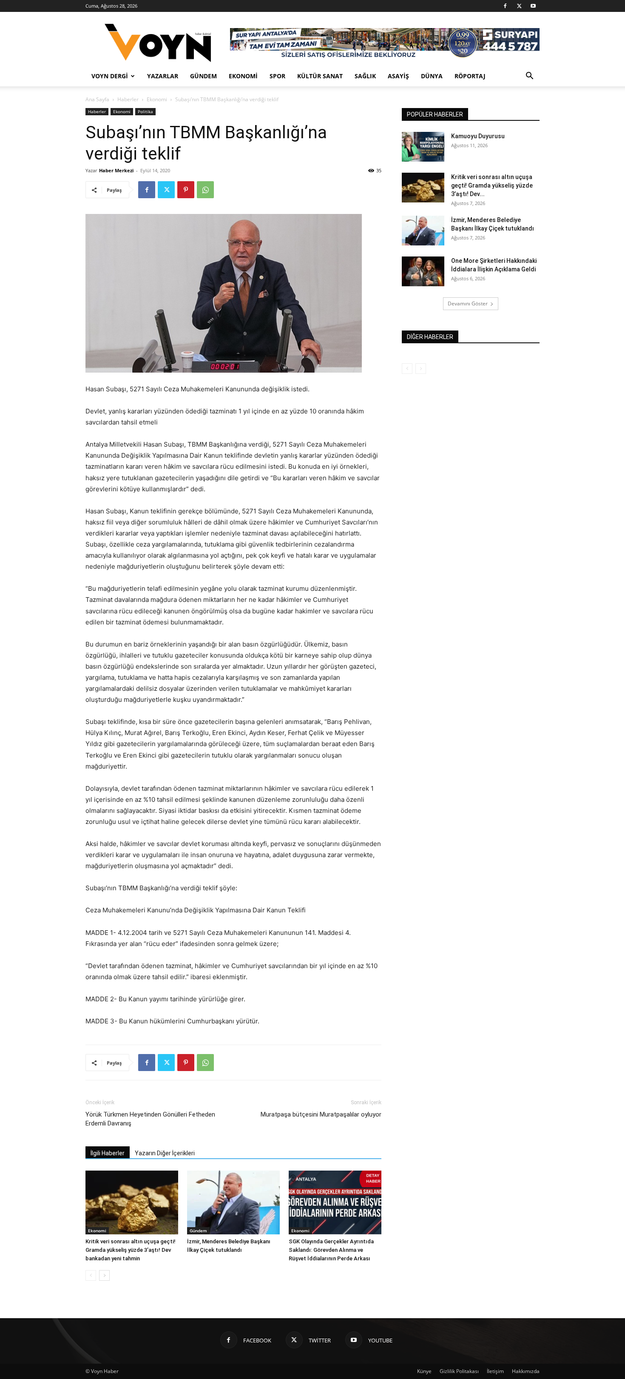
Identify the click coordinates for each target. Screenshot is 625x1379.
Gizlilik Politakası (459, 1371)
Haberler (128, 99)
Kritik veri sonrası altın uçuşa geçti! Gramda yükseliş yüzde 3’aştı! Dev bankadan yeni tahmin (130, 1250)
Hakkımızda (526, 1371)
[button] (529, 77)
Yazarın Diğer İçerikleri (165, 1153)
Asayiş (398, 76)
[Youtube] (533, 6)
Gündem (203, 76)
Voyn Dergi (109, 76)
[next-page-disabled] (420, 368)
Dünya (432, 76)
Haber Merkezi (116, 170)
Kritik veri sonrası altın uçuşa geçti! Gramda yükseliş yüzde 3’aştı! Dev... (492, 185)
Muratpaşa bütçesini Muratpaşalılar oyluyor (321, 1114)
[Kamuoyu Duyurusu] (423, 147)
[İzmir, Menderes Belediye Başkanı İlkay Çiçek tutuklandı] (233, 1202)
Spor (277, 76)
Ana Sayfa (97, 99)
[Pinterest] (185, 189)
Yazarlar (162, 76)
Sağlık (365, 76)
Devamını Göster (468, 303)
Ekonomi (243, 76)
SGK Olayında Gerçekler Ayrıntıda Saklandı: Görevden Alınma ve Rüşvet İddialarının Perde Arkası (331, 1250)
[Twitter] (519, 6)
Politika (145, 111)
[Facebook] (505, 6)
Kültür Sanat (320, 76)
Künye (424, 1371)
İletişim (495, 1371)
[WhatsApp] (205, 189)
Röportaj (470, 76)
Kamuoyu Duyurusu (478, 136)
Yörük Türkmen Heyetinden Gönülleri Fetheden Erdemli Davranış (150, 1119)
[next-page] (104, 1275)
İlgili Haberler (108, 1153)
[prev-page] (90, 1275)
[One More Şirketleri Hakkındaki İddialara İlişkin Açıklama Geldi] (423, 271)
